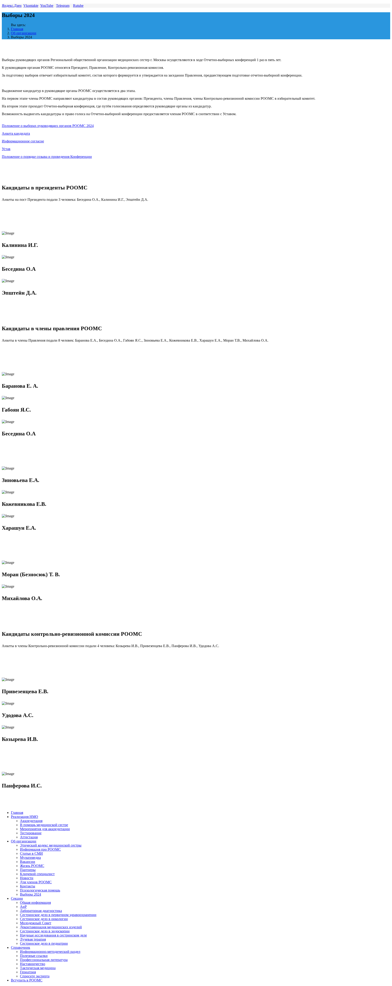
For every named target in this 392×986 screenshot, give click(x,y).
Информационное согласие (23, 141)
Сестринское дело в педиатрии (44, 943)
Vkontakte (30, 5)
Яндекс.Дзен (12, 5)
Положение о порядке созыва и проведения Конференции (47, 157)
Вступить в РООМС (26, 980)
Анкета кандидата (16, 133)
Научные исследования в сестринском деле (53, 935)
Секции (17, 898)
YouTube (46, 5)
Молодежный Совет (35, 923)
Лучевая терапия (33, 939)
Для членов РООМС (36, 882)
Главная (17, 29)
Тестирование (31, 833)
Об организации (23, 33)
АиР (23, 907)
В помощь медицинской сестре (44, 825)
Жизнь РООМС (32, 866)
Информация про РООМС (40, 849)
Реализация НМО (24, 817)
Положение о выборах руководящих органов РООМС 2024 (48, 126)
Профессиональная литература (44, 960)
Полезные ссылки (34, 956)
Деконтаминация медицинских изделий (51, 927)
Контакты (27, 886)
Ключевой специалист (37, 874)
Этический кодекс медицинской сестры (50, 845)
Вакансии (27, 862)
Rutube (78, 5)
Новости (26, 878)
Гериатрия (28, 972)
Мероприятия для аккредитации (45, 829)
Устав (6, 149)
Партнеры (28, 870)
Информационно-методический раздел (50, 952)
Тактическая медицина (38, 968)
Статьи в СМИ (31, 853)
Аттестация (29, 837)
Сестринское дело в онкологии (44, 919)
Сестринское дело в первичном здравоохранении (58, 915)
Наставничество (32, 964)
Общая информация (35, 902)
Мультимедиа (30, 857)
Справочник (20, 947)
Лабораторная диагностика (41, 911)
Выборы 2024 (30, 894)
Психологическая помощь (40, 890)
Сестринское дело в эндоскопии (45, 931)
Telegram (62, 5)
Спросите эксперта (34, 976)
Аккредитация (31, 821)
